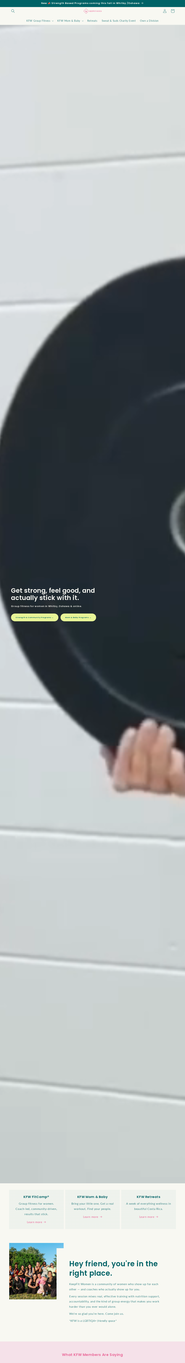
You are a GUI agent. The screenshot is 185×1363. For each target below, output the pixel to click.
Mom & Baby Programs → (78, 617)
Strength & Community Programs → (35, 617)
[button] (13, 11)
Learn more (34, 1222)
